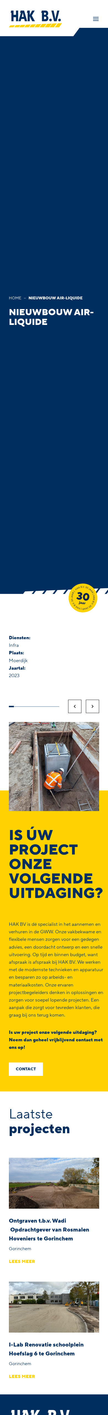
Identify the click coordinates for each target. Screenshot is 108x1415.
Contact (26, 1069)
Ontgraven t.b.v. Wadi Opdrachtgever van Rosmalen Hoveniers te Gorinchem (49, 1229)
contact (84, 1040)
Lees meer (22, 1261)
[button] (74, 706)
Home (15, 298)
